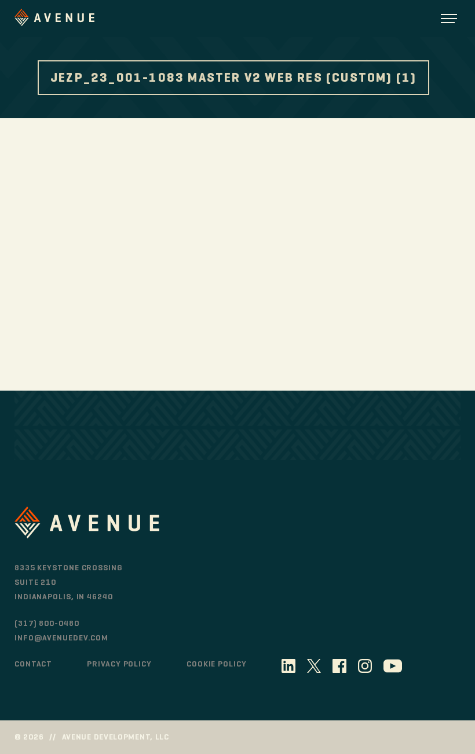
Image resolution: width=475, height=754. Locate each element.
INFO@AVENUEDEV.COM (61, 638)
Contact (33, 664)
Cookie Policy (217, 664)
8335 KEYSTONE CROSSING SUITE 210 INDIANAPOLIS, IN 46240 (68, 582)
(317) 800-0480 (46, 623)
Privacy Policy (119, 664)
